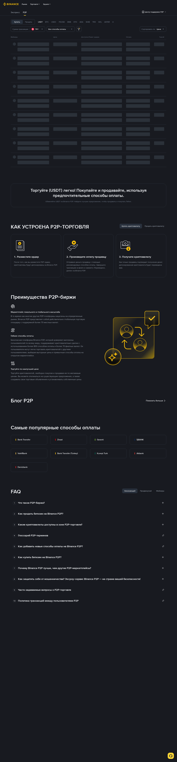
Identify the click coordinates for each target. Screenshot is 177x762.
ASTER (107, 22)
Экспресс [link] (15, 12)
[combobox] (37, 29)
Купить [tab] (17, 22)
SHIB (88, 22)
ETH (75, 22)
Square (46, 4)
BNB (69, 22)
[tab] (15, 12)
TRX (94, 22)
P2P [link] (25, 12)
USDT (40, 22)
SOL (100, 22)
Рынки (24, 4)
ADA (81, 22)
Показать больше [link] (154, 400)
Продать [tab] (28, 22)
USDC (53, 22)
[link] (29, 439)
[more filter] (78, 29)
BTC (47, 22)
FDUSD (62, 22)
